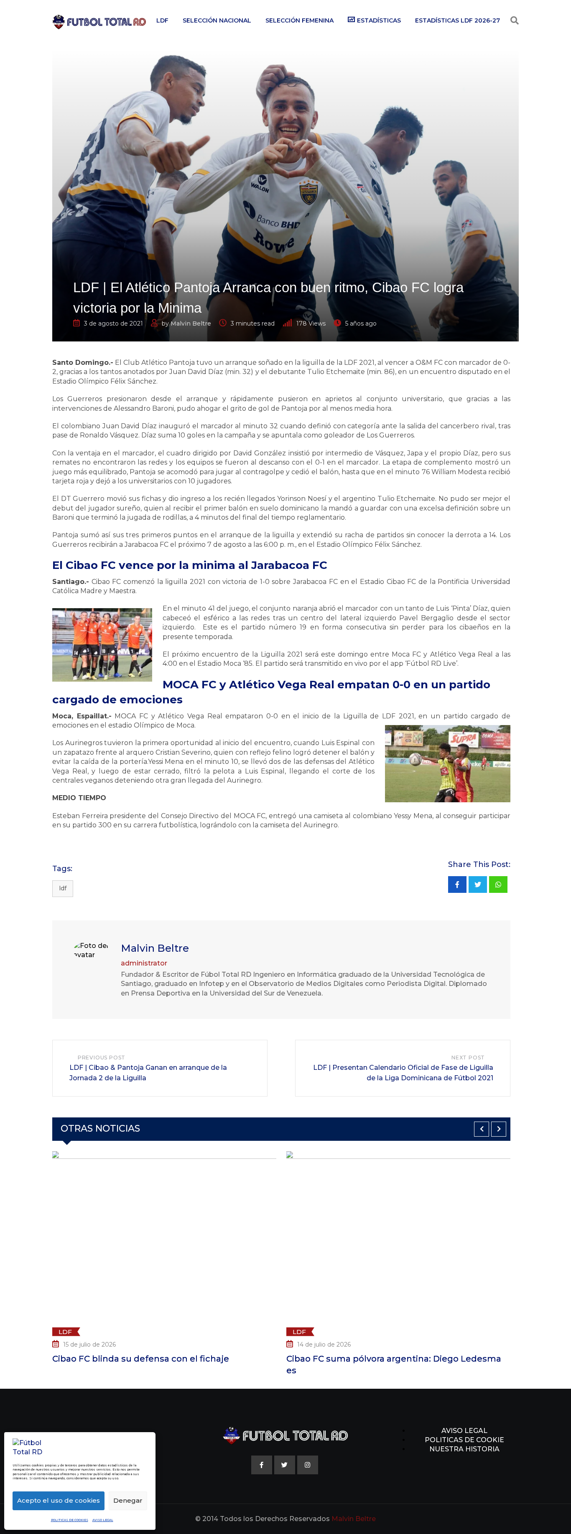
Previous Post (101, 1057)
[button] (481, 1129)
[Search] (514, 20)
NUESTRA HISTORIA (464, 1449)
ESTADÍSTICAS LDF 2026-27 (457, 20)
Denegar (128, 1500)
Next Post (468, 1057)
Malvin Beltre (191, 323)
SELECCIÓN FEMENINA (299, 20)
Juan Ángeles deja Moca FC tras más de (424, 1359)
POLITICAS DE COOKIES (69, 1520)
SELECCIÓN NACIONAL (217, 20)
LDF (162, 20)
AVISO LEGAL (102, 1520)
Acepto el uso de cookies (58, 1500)
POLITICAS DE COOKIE (464, 1440)
